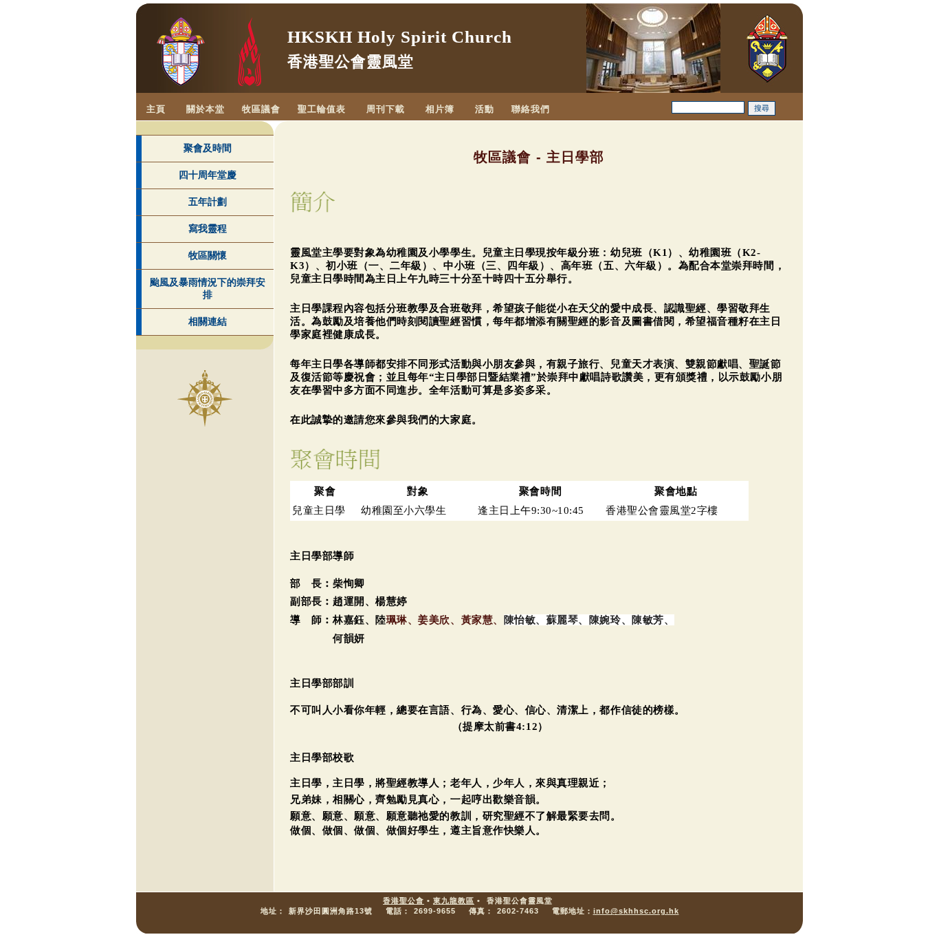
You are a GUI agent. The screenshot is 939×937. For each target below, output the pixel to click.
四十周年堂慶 (207, 174)
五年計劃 (207, 201)
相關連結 (207, 321)
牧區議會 (261, 109)
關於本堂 (205, 109)
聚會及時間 (208, 147)
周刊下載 (385, 109)
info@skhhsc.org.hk (636, 911)
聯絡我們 (530, 109)
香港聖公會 (403, 900)
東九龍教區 (453, 900)
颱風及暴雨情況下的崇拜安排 (207, 288)
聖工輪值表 (322, 109)
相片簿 (440, 109)
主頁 (156, 109)
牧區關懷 (207, 255)
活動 (484, 109)
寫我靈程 (207, 228)
